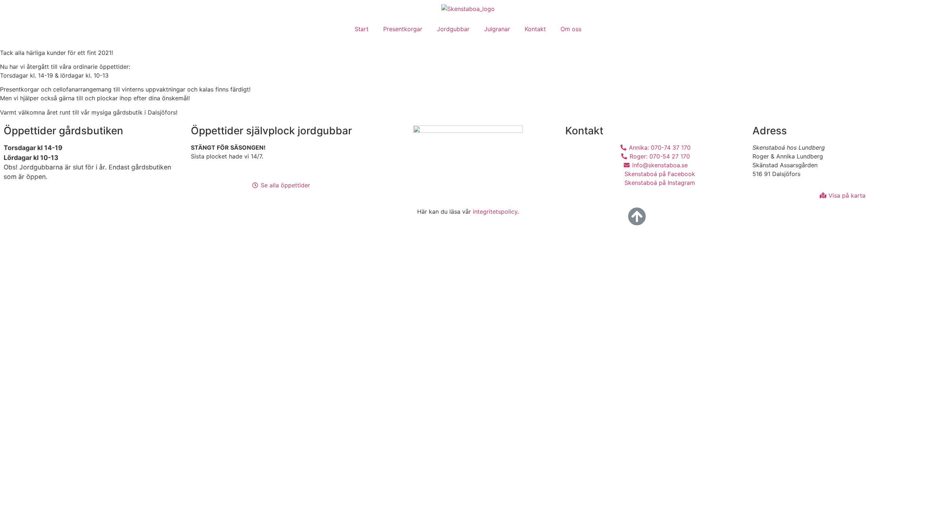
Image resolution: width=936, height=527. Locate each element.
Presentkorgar (402, 29)
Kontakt (535, 29)
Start (362, 29)
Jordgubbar (453, 29)
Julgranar (497, 29)
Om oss (571, 29)
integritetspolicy (495, 211)
